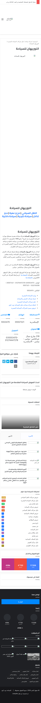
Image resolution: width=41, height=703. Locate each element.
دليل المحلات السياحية (31, 539)
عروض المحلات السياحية (31, 513)
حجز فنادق (35, 536)
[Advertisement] (26, 17)
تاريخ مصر (35, 523)
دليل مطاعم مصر (33, 533)
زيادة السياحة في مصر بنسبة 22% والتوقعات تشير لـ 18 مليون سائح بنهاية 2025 (15, 462)
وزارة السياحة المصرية (29, 296)
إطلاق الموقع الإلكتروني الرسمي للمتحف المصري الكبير (15, 443)
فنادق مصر (24, 681)
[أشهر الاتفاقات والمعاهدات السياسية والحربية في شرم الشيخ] (33, 472)
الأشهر (10, 436)
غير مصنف (35, 526)
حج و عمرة (14, 213)
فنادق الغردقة (10, 678)
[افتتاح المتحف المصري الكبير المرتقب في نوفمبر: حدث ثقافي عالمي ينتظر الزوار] (33, 481)
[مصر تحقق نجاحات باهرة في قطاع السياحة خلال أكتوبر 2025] (7, 656)
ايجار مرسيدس (16, 671)
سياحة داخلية (9, 216)
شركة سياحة (28, 41)
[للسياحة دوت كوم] (9, 19)
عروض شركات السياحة (31, 507)
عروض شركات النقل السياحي (29, 497)
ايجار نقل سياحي (24, 674)
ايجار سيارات (35, 671)
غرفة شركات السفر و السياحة (26, 299)
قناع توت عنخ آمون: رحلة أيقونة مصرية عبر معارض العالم (16, 452)
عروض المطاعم (33, 520)
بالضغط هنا (24, 275)
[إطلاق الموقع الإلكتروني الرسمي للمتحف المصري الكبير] (33, 445)
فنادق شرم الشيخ (34, 681)
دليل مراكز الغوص (33, 542)
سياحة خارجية (25, 216)
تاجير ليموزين (35, 678)
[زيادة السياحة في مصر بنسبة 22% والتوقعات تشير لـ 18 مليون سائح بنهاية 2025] (33, 463)
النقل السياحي (29, 213)
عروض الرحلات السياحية (23, 678)
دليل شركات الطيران (32, 545)
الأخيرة (31, 436)
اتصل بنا (20, 602)
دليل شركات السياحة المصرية (16, 41)
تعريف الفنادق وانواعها (15, 426)
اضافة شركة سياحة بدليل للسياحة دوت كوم (22, 305)
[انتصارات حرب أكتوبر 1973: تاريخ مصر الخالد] (33, 656)
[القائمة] (2, 20)
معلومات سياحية (33, 516)
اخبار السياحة (34, 529)
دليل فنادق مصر (33, 504)
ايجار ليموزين (26, 671)
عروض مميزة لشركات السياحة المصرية (23, 308)
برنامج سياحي (13, 674)
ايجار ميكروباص (34, 674)
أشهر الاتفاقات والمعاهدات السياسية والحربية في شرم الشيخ (15, 470)
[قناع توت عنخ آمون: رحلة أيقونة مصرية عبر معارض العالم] (33, 454)
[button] (15, 361)
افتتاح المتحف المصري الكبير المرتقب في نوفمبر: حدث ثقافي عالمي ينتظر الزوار (14, 480)
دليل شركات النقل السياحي (30, 510)
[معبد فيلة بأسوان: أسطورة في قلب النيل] (20, 656)
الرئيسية (35, 41)
